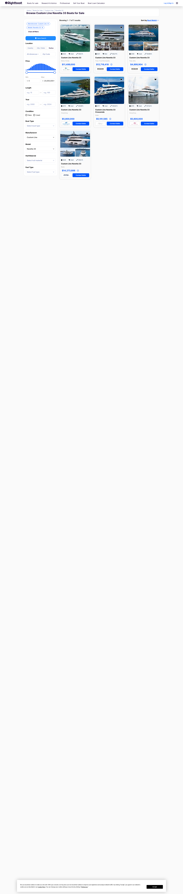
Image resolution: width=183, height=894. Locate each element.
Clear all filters (33, 32)
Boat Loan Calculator (96, 3)
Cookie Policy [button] (41, 887)
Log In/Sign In (168, 3)
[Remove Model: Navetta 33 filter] (42, 27)
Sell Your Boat (79, 3)
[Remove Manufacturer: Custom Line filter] (48, 23)
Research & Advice (49, 3)
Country (30, 48)
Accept (154, 887)
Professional (65, 3)
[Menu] (177, 3)
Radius (51, 48)
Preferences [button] (84, 887)
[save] (87, 27)
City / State (41, 48)
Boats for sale (32, 3)
